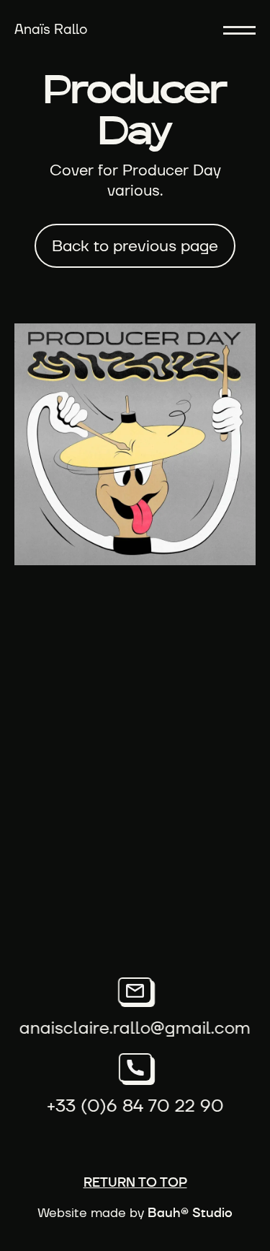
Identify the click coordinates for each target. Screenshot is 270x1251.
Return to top (135, 1183)
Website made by (135, 1213)
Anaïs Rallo (50, 29)
